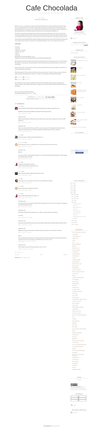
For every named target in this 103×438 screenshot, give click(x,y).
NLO (73, 317)
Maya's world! (75, 305)
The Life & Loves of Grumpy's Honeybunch (78, 355)
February (75, 224)
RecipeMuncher (75, 334)
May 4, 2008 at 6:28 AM (24, 206)
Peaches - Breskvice (80, 97)
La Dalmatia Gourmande (77, 291)
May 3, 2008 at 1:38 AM (24, 122)
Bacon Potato (79, 82)
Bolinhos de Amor (75, 248)
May (74, 202)
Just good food (75, 281)
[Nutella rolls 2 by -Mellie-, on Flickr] (26, 77)
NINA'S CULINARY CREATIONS (79, 315)
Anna (19, 178)
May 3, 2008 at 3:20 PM (24, 182)
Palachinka (74, 323)
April (74, 220)
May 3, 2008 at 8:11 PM (24, 197)
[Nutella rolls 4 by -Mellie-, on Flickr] (26, 79)
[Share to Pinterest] (54, 97)
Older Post (65, 254)
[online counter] (74, 412)
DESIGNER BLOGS (55, 426)
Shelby (19, 186)
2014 (73, 185)
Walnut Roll (75, 214)
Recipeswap (74, 336)
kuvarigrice (74, 285)
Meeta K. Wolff (21, 142)
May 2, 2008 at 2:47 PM (24, 113)
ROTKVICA (74, 338)
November (75, 196)
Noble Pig (74, 319)
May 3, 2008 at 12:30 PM (25, 167)
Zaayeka (74, 367)
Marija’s (32, 93)
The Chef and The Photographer (78, 350)
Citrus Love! (75, 209)
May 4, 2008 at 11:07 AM (25, 225)
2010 (73, 189)
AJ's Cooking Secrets (76, 236)
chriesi (19, 135)
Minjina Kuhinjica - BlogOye (77, 307)
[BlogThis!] (49, 97)
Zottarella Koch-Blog (76, 369)
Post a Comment (18, 252)
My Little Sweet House (76, 313)
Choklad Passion (75, 256)
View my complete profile (79, 33)
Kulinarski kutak (75, 283)
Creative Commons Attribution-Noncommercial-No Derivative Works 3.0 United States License (78, 388)
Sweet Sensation (75, 342)
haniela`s (74, 275)
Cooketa (74, 258)
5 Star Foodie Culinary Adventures (79, 232)
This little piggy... (80, 67)
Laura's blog (74, 293)
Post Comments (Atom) (25, 257)
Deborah (20, 171)
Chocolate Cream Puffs (81, 112)
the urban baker (75, 359)
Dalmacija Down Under (77, 263)
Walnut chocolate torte (77, 203)
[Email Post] (46, 96)
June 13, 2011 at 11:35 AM (25, 249)
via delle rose (74, 365)
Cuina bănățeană (75, 261)
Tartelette (74, 348)
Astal (73, 242)
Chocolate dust (75, 252)
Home (41, 254)
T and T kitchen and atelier (77, 346)
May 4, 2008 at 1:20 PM (24, 232)
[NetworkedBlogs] (79, 150)
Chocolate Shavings (76, 254)
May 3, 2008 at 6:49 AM (24, 146)
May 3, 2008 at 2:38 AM (24, 139)
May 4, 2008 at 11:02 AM (25, 217)
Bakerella (74, 246)
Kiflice (41, 98)
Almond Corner (75, 238)
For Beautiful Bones (76, 211)
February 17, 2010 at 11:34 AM (27, 241)
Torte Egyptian (79, 104)
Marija (19, 106)
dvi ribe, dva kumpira (76, 269)
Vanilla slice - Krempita (81, 75)
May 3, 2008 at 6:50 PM (24, 190)
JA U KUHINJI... (75, 279)
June (74, 200)
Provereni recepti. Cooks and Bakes (79, 328)
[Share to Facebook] (52, 97)
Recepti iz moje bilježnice (77, 332)
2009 (73, 191)
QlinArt (73, 330)
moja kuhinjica (75, 309)
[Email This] (48, 97)
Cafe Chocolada (51, 8)
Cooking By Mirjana (76, 260)
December (75, 194)
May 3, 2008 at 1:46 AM (24, 131)
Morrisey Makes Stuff (76, 311)
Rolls (54, 98)
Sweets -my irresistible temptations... (79, 344)
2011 (73, 187)
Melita (36, 96)
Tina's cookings (75, 361)
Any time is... (75, 205)
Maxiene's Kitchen (75, 303)
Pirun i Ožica (74, 326)
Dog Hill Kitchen (75, 267)
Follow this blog (79, 152)
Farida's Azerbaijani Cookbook (78, 271)
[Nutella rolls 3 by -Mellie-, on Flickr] (19, 79)
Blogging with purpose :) (77, 207)
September (75, 198)
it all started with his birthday (78, 277)
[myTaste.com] (74, 38)
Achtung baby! (75, 234)
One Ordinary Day (75, 321)
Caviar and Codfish (76, 250)
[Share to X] (51, 97)
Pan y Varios (74, 325)
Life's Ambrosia (75, 297)
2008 (73, 192)
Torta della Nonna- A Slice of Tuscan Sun (78, 127)
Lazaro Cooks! (75, 295)
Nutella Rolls (48, 98)
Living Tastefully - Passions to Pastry (79, 299)
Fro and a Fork (75, 273)
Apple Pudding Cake (76, 212)
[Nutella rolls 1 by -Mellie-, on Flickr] (19, 77)
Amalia (73, 240)
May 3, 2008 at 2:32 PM (24, 175)
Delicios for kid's (75, 265)
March (74, 222)
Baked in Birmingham (76, 244)
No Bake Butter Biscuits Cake (82, 60)
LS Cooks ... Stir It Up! (76, 301)
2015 (73, 183)
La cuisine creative (75, 289)
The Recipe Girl (75, 357)
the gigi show (74, 352)
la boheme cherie (75, 287)
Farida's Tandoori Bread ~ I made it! (79, 216)
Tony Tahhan (75, 363)
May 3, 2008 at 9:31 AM (24, 158)
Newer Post (17, 254)
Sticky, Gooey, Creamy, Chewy (78, 340)
